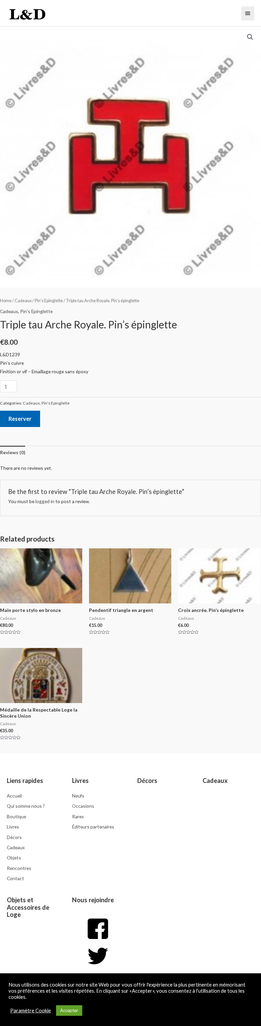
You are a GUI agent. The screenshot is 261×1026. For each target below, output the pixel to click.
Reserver (20, 418)
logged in (44, 501)
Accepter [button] (69, 1010)
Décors (147, 780)
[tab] (12, 452)
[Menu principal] (247, 13)
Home (6, 300)
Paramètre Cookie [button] (30, 1010)
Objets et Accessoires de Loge (28, 907)
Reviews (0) (12, 452)
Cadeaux (23, 300)
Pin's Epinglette (49, 300)
